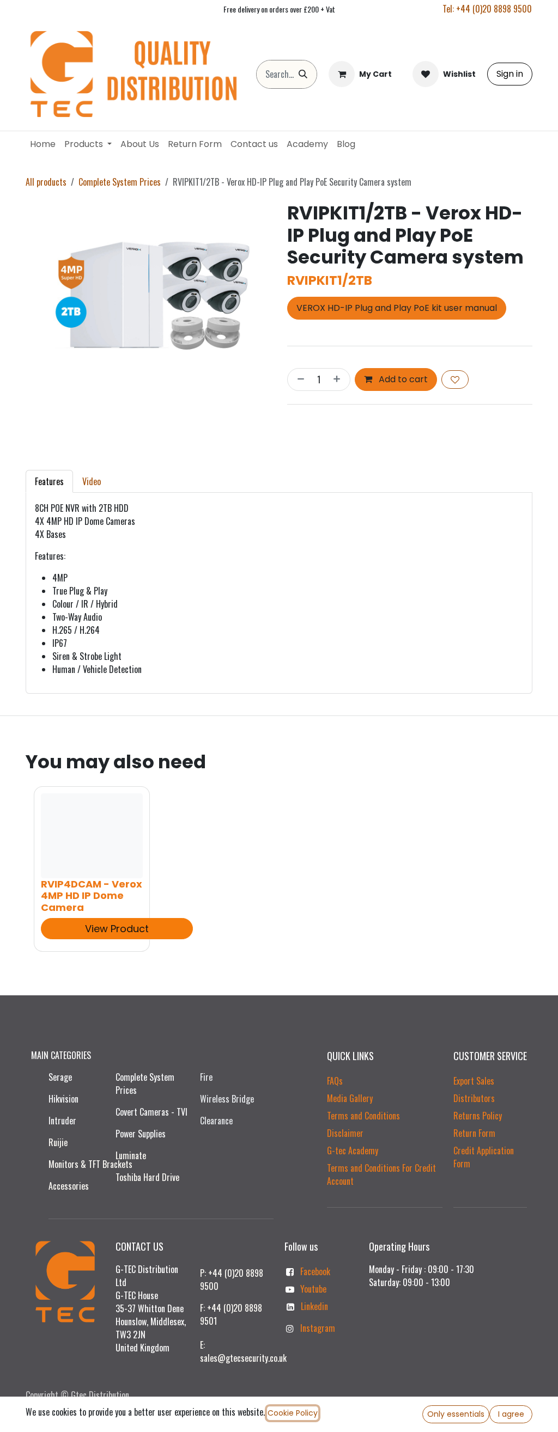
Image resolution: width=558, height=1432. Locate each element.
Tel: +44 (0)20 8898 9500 (487, 8)
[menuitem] (43, 144)
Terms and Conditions (363, 1115)
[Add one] (339, 379)
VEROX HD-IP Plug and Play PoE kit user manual (396, 308)
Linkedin (314, 1306)
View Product (117, 928)
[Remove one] (299, 379)
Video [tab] (91, 481)
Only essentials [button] (455, 1414)
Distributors (474, 1098)
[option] (279, 869)
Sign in (509, 74)
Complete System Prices (119, 181)
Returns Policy (477, 1115)
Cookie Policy (293, 1412)
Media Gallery (350, 1098)
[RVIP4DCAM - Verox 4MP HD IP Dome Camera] (92, 835)
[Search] (303, 74)
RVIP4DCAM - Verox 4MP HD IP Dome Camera (91, 895)
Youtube (313, 1288)
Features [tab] (49, 481)
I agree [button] (511, 1414)
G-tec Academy (352, 1150)
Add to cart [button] (402, 379)
